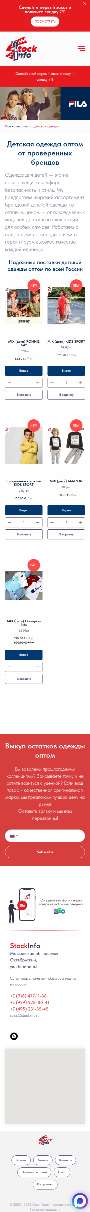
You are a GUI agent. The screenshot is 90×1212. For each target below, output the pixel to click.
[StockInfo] (14, 1036)
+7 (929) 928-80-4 (29, 1002)
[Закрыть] (85, 4)
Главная (21, 1160)
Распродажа (45, 1184)
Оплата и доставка (34, 1172)
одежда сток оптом (67, 1204)
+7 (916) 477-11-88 (28, 995)
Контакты (65, 1160)
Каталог (43, 1160)
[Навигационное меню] (81, 48)
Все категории (16, 126)
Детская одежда (46, 126)
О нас (62, 1172)
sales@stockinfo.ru (25, 1015)
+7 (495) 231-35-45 (29, 1009)
